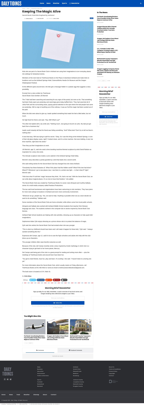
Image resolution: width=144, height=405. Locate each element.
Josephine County (78, 382)
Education (40, 371)
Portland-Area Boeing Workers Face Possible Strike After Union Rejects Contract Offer (107, 18)
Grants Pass (76, 369)
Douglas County (78, 386)
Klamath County (78, 384)
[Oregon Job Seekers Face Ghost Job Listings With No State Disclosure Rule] (57, 326)
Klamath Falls (77, 371)
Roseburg (76, 375)
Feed (18, 395)
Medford (75, 373)
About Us (111, 367)
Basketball (40, 384)
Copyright (112, 373)
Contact (111, 375)
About (45, 395)
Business (40, 369)
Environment (41, 373)
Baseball (40, 386)
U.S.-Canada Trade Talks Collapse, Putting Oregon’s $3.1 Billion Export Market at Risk (107, 50)
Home (42, 3)
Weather (56, 3)
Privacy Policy (113, 371)
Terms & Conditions (115, 369)
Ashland (75, 367)
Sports (64, 3)
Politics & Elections (43, 375)
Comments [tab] (41, 350)
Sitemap (36, 395)
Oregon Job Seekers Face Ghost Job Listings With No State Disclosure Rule (107, 40)
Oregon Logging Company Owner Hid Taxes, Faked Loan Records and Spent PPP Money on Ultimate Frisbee (108, 71)
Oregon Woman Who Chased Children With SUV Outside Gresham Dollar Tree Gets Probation (106, 29)
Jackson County (78, 380)
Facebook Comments (76, 350)
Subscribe (59, 303)
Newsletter (75, 3)
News (48, 3)
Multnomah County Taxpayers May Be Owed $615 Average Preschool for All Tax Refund (107, 60)
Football (39, 382)
